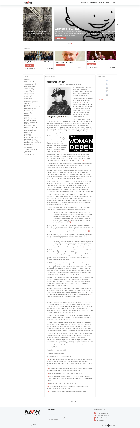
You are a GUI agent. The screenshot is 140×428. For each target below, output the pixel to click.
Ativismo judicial (29, 93)
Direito (27, 105)
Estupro (27, 112)
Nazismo (27, 136)
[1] (80, 102)
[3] (83, 160)
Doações (101, 2)
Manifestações (29, 129)
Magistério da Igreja (30, 127)
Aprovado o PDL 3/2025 (37, 28)
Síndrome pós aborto (31, 149)
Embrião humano (30, 108)
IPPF (26, 124)
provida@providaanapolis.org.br (57, 418)
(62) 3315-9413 (53, 414)
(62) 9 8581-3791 (53, 420)
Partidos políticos (30, 139)
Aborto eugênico (29, 86)
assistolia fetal (29, 91)
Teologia (27, 151)
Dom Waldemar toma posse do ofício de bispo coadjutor (38, 62)
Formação (83, 2)
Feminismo (28, 117)
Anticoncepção (29, 90)
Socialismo (28, 147)
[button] (114, 2)
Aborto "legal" (29, 81)
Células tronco (29, 103)
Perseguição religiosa (31, 141)
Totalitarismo (29, 154)
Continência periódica (31, 100)
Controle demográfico (31, 101)
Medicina (27, 134)
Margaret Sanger (56, 81)
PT (26, 146)
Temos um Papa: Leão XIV (95, 62)
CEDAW (27, 96)
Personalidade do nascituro (32, 142)
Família (27, 115)
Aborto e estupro (30, 84)
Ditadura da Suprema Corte (32, 107)
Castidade (28, 95)
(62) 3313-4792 (53, 416)
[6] (83, 247)
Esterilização (28, 110)
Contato (107, 2)
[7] (90, 294)
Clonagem (28, 98)
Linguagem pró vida (30, 125)
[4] (48, 376)
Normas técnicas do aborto (32, 137)
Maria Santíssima (30, 130)
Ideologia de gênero (30, 122)
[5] (89, 231)
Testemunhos (29, 153)
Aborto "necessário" (30, 83)
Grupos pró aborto (30, 119)
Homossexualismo (30, 120)
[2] (59, 151)
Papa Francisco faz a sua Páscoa (65, 62)
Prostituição (28, 144)
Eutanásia (28, 113)
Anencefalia (28, 88)
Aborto (27, 79)
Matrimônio (28, 132)
